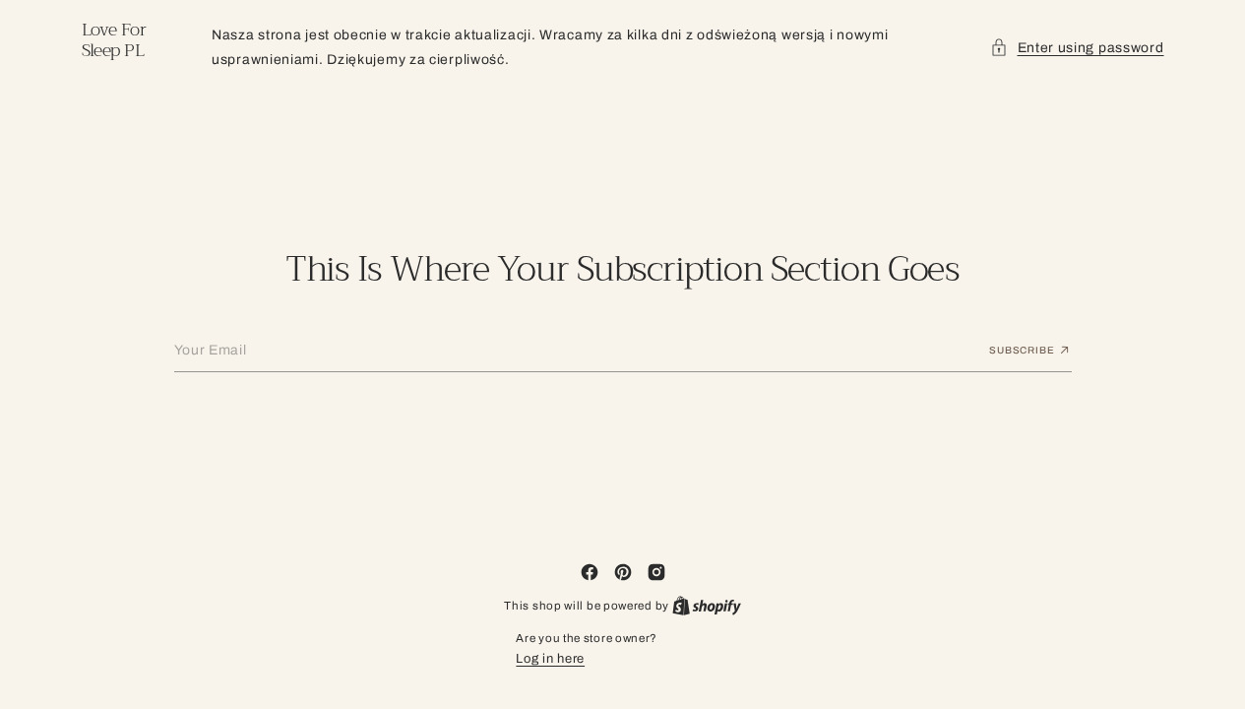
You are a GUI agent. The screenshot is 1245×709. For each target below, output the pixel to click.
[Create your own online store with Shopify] (706, 605)
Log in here (550, 659)
